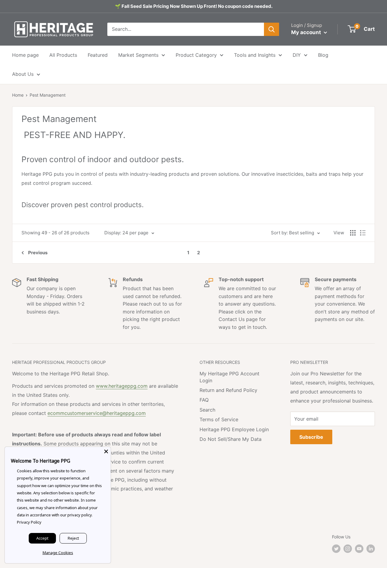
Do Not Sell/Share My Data (231, 439)
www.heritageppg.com (122, 386)
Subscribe (311, 437)
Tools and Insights (254, 55)
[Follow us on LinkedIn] (370, 548)
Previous (37, 252)
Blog (323, 55)
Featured (98, 55)
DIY (297, 55)
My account (306, 32)
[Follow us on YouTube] (359, 548)
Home (18, 95)
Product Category (196, 55)
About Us (23, 74)
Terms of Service (219, 419)
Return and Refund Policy (228, 390)
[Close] (106, 451)
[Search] (271, 29)
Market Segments (138, 55)
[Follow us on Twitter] (336, 548)
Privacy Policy (29, 522)
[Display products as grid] (353, 233)
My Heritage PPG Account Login (229, 377)
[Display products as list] (363, 233)
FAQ (204, 400)
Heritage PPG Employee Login (234, 429)
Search (207, 410)
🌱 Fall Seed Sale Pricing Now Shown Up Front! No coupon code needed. (193, 6)
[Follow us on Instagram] (347, 548)
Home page (25, 55)
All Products (63, 55)
